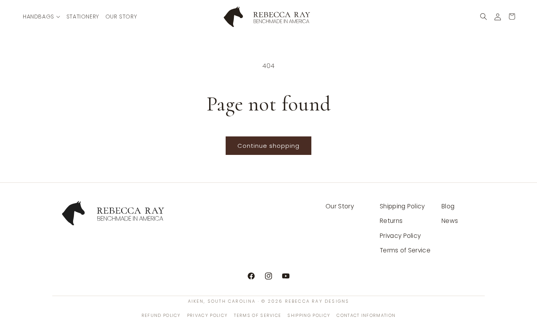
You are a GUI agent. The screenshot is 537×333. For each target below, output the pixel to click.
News (449, 221)
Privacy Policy (400, 236)
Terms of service (257, 315)
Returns (391, 221)
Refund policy (161, 315)
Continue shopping (268, 146)
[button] (41, 16)
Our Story (340, 206)
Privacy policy (207, 315)
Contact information (366, 315)
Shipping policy (308, 315)
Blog (447, 206)
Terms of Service (405, 250)
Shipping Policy (402, 206)
